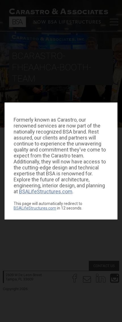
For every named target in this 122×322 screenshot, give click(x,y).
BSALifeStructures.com (45, 191)
